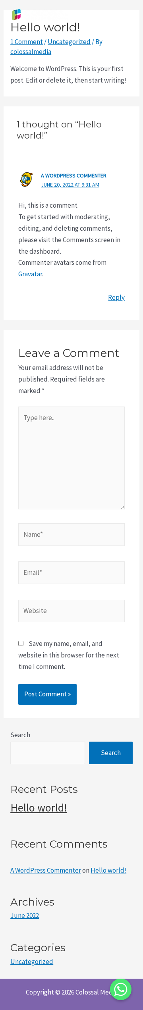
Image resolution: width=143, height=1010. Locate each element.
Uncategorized (69, 41)
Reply (116, 297)
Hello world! (38, 807)
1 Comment (26, 41)
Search (20, 735)
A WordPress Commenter (73, 175)
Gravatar (30, 274)
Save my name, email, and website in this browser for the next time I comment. (68, 655)
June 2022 (24, 915)
